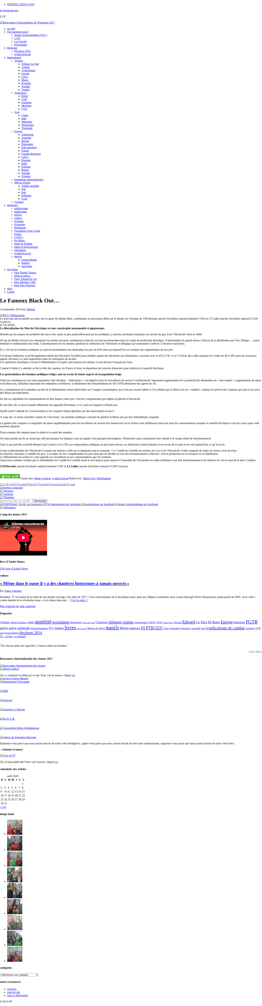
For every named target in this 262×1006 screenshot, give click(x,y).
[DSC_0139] (14, 865)
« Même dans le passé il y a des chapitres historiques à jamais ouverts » (64, 583)
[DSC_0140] (14, 849)
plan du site (13, 992)
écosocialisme (11, 633)
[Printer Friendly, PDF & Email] (10, 476)
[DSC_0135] (14, 929)
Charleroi (102, 622)
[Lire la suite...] (79, 600)
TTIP (258, 628)
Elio (198, 622)
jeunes (59, 628)
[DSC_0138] (14, 897)
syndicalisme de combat (225, 628)
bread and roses (88, 623)
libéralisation (104, 478)
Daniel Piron (168, 623)
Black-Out (89, 478)
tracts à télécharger (17, 995)
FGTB (252, 621)
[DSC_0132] (14, 944)
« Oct (3, 807)
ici (73, 675)
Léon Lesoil (82, 629)
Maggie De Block (96, 628)
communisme (140, 622)
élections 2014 (30, 632)
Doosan (177, 622)
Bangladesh (75, 622)
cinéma (128, 622)
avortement (60, 622)
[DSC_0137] (14, 881)
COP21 (151, 622)
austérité (43, 621)
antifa (31, 622)
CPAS (159, 622)
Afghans (5, 622)
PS (143, 628)
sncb (203, 628)
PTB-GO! (154, 627)
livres (70, 627)
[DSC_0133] (14, 960)
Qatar (166, 628)
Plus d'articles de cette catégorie (17, 606)
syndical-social (60, 478)
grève (4, 628)
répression (175, 628)
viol (2, 633)
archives (11, 988)
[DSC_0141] (14, 833)
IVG (51, 628)
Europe (227, 622)
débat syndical (42, 478)
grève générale (19, 628)
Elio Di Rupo (210, 622)
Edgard (188, 621)
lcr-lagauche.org (9, 10)
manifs (112, 627)
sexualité (196, 628)
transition (250, 628)
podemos (134, 628)
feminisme (239, 622)
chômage (115, 622)
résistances (186, 628)
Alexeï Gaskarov (18, 622)
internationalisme (39, 628)
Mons (124, 628)
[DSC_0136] (14, 913)
